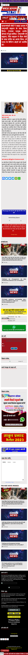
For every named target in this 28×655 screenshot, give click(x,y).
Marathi (12, 14)
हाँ (3, 343)
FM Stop (24, 21)
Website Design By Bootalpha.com (13, 647)
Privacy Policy (14, 620)
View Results (14, 351)
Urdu (24, 14)
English (7, 14)
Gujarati (16, 14)
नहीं (3, 345)
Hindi (4, 14)
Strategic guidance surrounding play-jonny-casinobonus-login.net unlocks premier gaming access (14, 301)
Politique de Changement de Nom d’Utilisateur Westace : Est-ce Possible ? (14, 279)
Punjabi (20, 14)
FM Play (17, 21)
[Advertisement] (14, 87)
